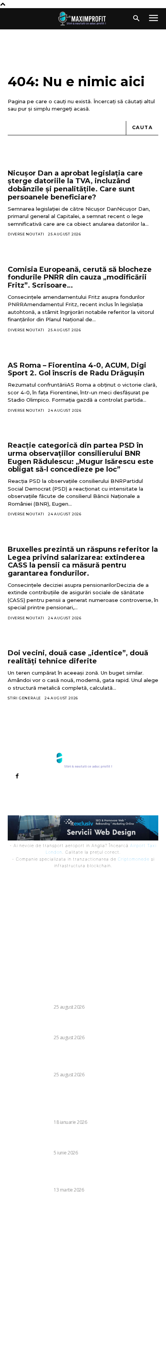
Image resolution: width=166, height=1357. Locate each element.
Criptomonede (133, 859)
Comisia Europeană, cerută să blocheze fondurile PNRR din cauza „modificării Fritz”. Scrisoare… (80, 277)
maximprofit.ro (136, 1340)
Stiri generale (24, 698)
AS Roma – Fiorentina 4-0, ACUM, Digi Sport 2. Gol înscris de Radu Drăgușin (77, 369)
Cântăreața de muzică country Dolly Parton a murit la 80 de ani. (81, 1024)
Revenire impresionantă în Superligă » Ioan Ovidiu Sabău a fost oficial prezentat (78, 1140)
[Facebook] (17, 776)
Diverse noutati (26, 234)
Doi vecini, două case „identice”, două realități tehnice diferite (78, 657)
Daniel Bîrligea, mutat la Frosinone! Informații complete (71, 994)
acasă (81, 109)
